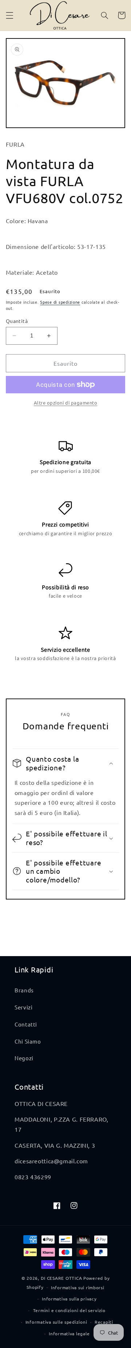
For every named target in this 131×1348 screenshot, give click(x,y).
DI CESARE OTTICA (61, 1278)
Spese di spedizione (60, 302)
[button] (9, 15)
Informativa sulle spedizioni (56, 1322)
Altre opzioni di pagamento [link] (66, 403)
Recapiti (104, 1322)
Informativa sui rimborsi (77, 1287)
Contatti (26, 1024)
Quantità (17, 320)
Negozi (24, 1057)
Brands (24, 990)
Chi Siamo (28, 1041)
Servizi (23, 1007)
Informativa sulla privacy (69, 1299)
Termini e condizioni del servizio (69, 1310)
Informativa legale (69, 1333)
